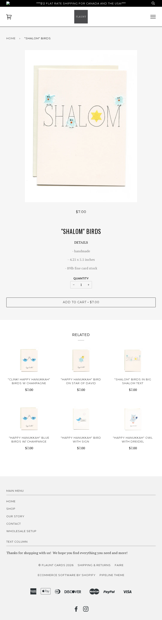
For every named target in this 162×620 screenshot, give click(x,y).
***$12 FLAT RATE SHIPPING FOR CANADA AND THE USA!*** (81, 3)
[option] (81, 126)
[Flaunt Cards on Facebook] (76, 610)
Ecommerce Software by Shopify (67, 575)
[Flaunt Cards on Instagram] (86, 610)
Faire (119, 565)
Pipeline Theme (112, 575)
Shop (10, 508)
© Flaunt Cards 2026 (56, 565)
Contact (13, 523)
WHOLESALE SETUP (21, 531)
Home (11, 38)
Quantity (81, 278)
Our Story (15, 516)
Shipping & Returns (94, 565)
